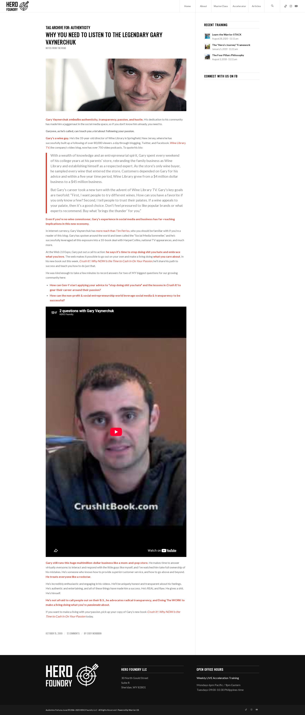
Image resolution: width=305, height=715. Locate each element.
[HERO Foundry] (17, 6)
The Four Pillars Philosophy (228, 55)
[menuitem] (187, 6)
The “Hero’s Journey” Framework (231, 45)
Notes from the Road (56, 48)
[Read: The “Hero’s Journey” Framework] (207, 46)
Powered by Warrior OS (128, 710)
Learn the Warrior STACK (226, 34)
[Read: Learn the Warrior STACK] (207, 36)
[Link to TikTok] (285, 6)
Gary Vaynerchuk (57, 119)
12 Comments (73, 633)
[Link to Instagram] (291, 6)
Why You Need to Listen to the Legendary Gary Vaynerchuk (104, 38)
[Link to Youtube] (296, 6)
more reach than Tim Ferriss (113, 230)
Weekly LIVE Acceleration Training (218, 678)
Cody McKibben (94, 633)
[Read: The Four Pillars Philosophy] (207, 57)
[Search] (272, 6)
